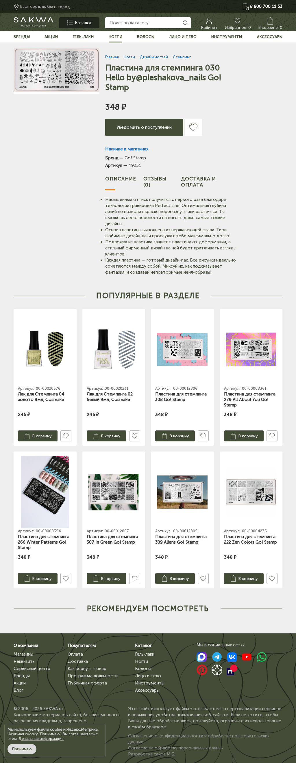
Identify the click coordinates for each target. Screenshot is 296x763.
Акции (20, 683)
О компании (26, 645)
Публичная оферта (87, 683)
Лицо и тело (148, 675)
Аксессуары (147, 690)
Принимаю (22, 749)
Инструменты (149, 683)
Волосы (143, 668)
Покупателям (82, 645)
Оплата (75, 654)
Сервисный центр (32, 668)
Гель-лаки (144, 654)
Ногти (141, 661)
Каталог (143, 645)
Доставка (78, 661)
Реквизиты (25, 661)
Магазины (23, 654)
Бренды (22, 675)
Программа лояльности (93, 675)
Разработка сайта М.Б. (151, 754)
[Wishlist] (193, 127)
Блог (18, 690)
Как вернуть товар (87, 668)
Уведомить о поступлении (144, 127)
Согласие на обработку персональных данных (175, 748)
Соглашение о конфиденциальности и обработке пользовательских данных (198, 739)
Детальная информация (41, 738)
